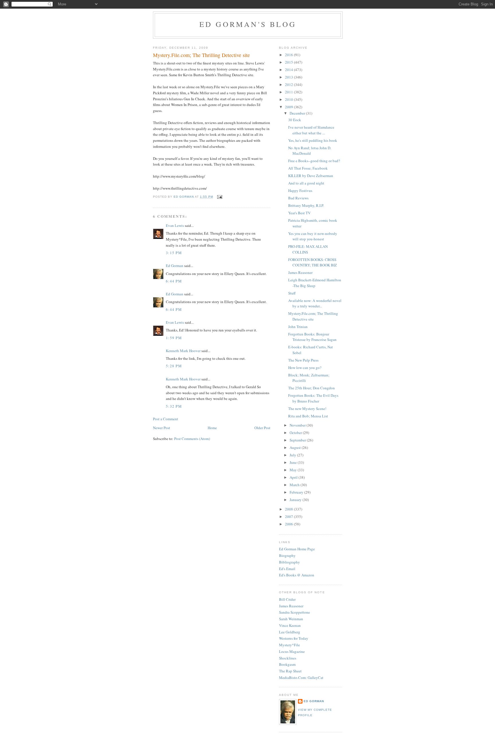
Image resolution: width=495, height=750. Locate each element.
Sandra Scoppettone (294, 612)
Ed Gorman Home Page (297, 548)
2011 (289, 92)
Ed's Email (287, 568)
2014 (289, 69)
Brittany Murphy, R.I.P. (306, 205)
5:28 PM (174, 365)
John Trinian (298, 326)
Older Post (262, 427)
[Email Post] (219, 196)
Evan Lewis (175, 225)
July (293, 455)
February (297, 492)
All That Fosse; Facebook (308, 168)
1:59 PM (174, 337)
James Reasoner (300, 272)
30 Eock (294, 119)
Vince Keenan (290, 625)
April (294, 477)
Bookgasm (287, 664)
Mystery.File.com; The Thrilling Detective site (313, 316)
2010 (289, 99)
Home (212, 427)
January (296, 499)
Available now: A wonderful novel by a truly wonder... (314, 303)
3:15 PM (174, 252)
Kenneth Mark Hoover (183, 350)
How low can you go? (304, 367)
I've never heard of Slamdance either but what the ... (311, 130)
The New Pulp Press (303, 360)
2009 (289, 106)
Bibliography (289, 562)
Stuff (292, 293)
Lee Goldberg (289, 632)
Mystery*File (289, 644)
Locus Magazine (292, 651)
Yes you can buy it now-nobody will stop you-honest (312, 236)
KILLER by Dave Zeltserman (310, 175)
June (294, 462)
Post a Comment (165, 418)
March (295, 484)
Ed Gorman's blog (247, 24)
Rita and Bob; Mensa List (308, 416)
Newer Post (161, 427)
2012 (289, 84)
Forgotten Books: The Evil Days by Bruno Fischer (313, 398)
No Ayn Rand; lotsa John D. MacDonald (309, 150)
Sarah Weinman (291, 618)
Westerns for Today (293, 638)
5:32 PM (174, 406)
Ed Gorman (174, 265)
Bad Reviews (298, 198)
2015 (289, 62)
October (296, 432)
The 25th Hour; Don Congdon (311, 387)
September (298, 440)
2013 (289, 77)
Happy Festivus (300, 190)
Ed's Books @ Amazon (296, 575)
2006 (289, 524)
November (298, 425)
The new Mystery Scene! (307, 408)
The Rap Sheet (290, 671)
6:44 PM (174, 281)
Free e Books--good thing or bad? (314, 160)
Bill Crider (287, 599)
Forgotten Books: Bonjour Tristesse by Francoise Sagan (312, 336)
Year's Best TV (299, 212)
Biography (287, 555)
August (296, 447)
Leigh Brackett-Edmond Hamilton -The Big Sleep (314, 282)
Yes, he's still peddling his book (312, 140)
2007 (289, 516)
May (294, 469)
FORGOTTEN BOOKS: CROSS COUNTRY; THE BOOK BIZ (312, 262)
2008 (289, 509)
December (298, 113)
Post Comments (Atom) (192, 438)
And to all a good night (306, 183)
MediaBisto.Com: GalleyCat (301, 677)
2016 (289, 54)
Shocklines (287, 658)
